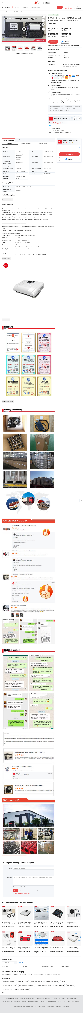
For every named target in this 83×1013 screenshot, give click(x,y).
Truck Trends (6, 989)
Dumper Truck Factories (52, 981)
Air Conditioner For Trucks (9, 985)
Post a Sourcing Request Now (21, 893)
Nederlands (53, 1001)
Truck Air (63, 981)
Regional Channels (66, 998)
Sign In (51, 132)
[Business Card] (79, 147)
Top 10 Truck (70, 985)
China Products (14, 998)
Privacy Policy (65, 1006)
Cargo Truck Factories (36, 981)
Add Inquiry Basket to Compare (24, 53)
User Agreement (50, 1006)
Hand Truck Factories (22, 981)
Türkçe (33, 1003)
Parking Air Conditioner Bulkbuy (21, 989)
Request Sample (75, 45)
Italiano (42, 1001)
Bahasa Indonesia (47, 1003)
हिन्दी (73, 1001)
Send (15, 891)
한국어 (63, 1001)
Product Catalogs (24, 963)
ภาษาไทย (77, 1001)
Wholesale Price (48, 998)
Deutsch (48, 1001)
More (3, 992)
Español (18, 1001)
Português (24, 1001)
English (13, 1001)
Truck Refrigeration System (27, 11)
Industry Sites (57, 998)
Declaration (58, 1006)
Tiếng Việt (39, 1003)
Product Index (74, 998)
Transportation (9, 11)
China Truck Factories (8, 981)
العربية (59, 1001)
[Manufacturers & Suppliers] (41, 2)
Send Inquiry (53, 42)
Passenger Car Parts (47, 966)
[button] (50, 143)
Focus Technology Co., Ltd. (31, 1006)
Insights (45, 999)
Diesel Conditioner (59, 985)
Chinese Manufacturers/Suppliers (27, 998)
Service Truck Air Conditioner (26, 985)
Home (3, 11)
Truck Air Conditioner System (44, 985)
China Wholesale (40, 998)
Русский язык (36, 1001)
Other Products (65, 966)
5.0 (64, 142)
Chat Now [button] (66, 42)
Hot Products (5, 966)
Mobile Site (39, 999)
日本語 (68, 1001)
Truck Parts (16, 11)
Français (30, 1001)
